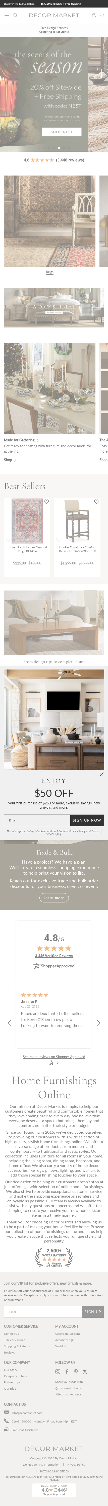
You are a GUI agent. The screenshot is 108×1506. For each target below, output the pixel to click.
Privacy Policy (77, 831)
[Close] (101, 774)
